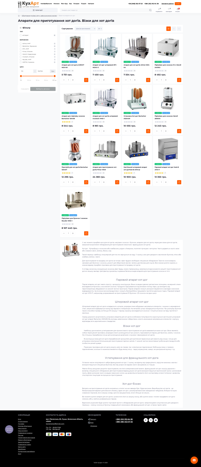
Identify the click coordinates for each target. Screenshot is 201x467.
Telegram (93, 419)
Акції (19, 454)
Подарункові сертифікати (26, 451)
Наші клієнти (22, 428)
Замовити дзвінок (168, 3)
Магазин (56, 3)
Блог (19, 419)
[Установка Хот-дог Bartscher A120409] (137, 98)
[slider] (21, 76)
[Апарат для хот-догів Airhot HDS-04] (137, 47)
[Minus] (64, 79)
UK (178, 3)
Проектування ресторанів (26, 437)
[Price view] (179, 29)
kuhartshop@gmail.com (55, 424)
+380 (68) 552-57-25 (124, 422)
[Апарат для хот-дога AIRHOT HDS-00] (75, 47)
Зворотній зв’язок (24, 442)
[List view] (174, 29)
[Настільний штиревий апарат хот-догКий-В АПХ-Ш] (137, 149)
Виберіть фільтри (43, 89)
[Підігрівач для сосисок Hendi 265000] (168, 98)
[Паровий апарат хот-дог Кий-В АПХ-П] (168, 149)
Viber (92, 422)
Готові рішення (23, 421)
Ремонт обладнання (24, 440)
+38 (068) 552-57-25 (135, 4)
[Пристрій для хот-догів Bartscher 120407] (75, 149)
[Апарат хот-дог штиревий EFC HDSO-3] (106, 47)
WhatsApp (93, 426)
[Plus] (73, 79)
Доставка (21, 424)
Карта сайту (22, 447)
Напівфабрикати (46, 3)
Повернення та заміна (25, 433)
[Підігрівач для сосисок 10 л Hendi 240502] (168, 47)
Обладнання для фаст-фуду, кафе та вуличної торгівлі (39, 15)
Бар (70, 3)
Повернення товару (24, 444)
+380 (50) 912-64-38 (124, 419)
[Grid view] (168, 29)
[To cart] (86, 80)
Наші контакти (23, 430)
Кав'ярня (91, 3)
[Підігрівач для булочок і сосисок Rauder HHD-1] (75, 201)
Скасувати (25, 89)
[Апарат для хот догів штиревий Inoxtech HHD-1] (106, 98)
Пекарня (76, 3)
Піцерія (83, 3)
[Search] (150, 10)
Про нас (20, 435)
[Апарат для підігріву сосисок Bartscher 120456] (75, 98)
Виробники (22, 449)
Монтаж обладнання (25, 426)
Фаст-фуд (64, 3)
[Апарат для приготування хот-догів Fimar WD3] (106, 149)
